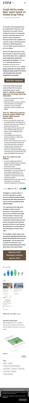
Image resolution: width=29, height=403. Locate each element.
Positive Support (6, 371)
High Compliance (6, 368)
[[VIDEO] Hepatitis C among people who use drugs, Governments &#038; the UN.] (7, 298)
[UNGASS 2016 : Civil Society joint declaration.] (7, 285)
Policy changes (21, 368)
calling (5, 46)
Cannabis (10, 363)
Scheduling (13, 371)
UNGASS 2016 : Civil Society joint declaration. (7, 290)
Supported (17, 17)
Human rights (14, 368)
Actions (10, 17)
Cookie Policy (5, 397)
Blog (13, 17)
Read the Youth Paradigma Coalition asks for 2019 (14, 255)
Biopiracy (5, 363)
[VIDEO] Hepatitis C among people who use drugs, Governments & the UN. (7, 304)
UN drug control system (8, 374)
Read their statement (14, 81)
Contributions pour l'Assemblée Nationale (11, 365)
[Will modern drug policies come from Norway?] (18, 285)
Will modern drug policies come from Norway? (18, 290)
